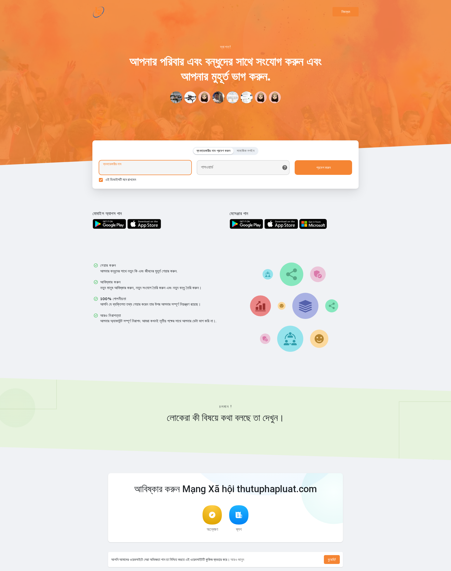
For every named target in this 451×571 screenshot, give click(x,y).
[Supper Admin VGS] (218, 97)
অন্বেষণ (212, 529)
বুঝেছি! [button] (332, 559)
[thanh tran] (233, 97)
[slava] (261, 97)
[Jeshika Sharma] (275, 97)
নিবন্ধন (345, 12)
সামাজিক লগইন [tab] (245, 151)
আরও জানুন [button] (237, 559)
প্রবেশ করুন (323, 167)
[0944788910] (176, 97)
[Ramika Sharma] (204, 97)
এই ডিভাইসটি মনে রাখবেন (120, 179)
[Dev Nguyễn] (190, 97)
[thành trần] (247, 97)
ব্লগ (239, 529)
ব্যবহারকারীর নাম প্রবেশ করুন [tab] (213, 151)
